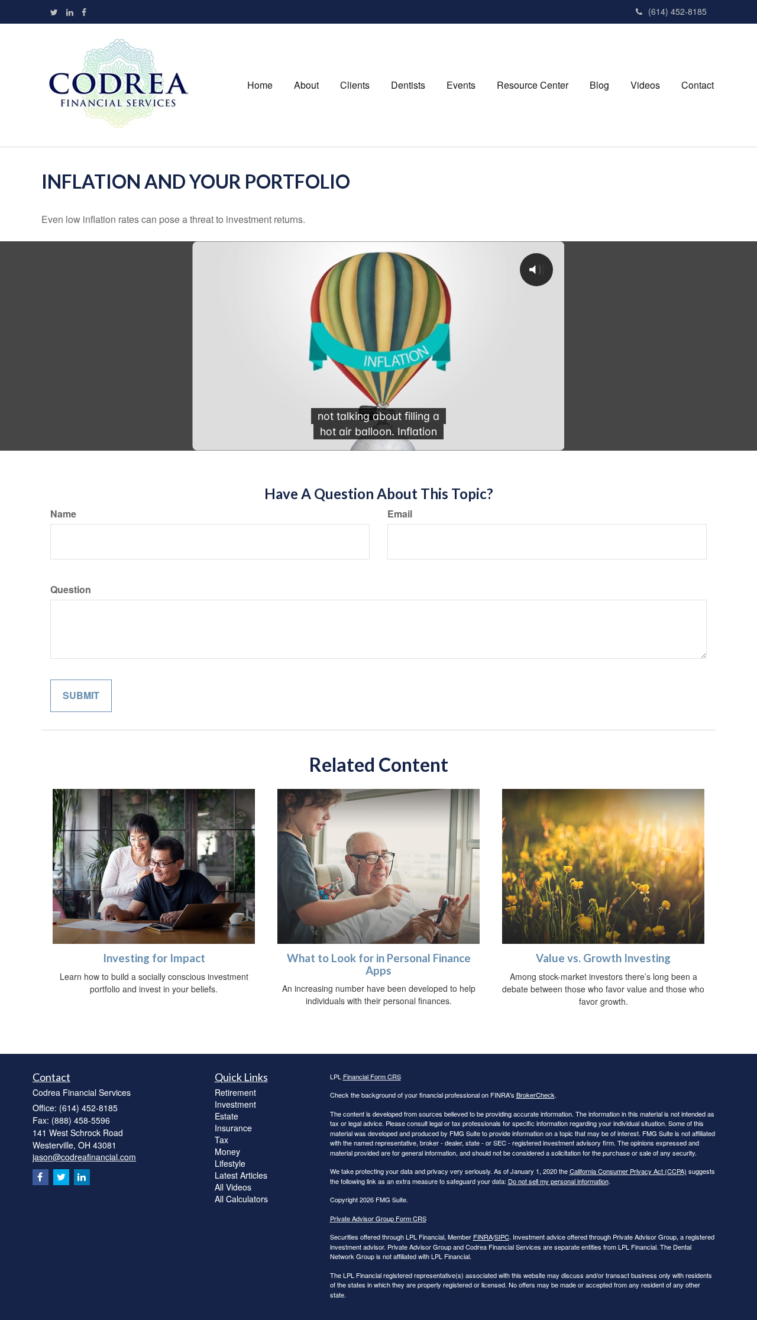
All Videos (233, 1187)
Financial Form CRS (372, 1076)
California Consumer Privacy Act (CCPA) (628, 1171)
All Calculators (241, 1199)
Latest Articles (241, 1175)
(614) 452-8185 (677, 11)
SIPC (501, 1236)
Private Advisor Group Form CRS (378, 1218)
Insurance (233, 1128)
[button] (306, 85)
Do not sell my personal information (558, 1181)
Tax (221, 1140)
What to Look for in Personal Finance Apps (379, 964)
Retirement (235, 1092)
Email (399, 513)
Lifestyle (230, 1163)
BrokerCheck (535, 1094)
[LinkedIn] (69, 12)
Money (227, 1151)
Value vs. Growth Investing (603, 958)
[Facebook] (84, 12)
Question (70, 589)
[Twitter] (54, 12)
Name (63, 513)
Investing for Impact (154, 958)
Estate (226, 1116)
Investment (235, 1104)
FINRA (483, 1236)
